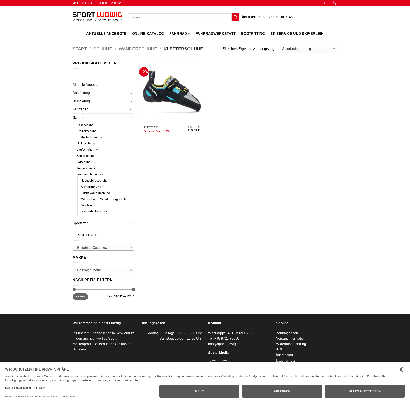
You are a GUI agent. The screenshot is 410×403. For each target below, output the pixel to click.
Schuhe (102, 48)
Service (269, 17)
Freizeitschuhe (87, 131)
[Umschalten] (131, 92)
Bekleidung (81, 101)
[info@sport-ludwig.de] (326, 3)
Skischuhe (84, 162)
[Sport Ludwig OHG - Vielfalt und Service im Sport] (97, 17)
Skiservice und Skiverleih (297, 33)
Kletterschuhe (91, 186)
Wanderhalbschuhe (94, 211)
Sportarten (80, 223)
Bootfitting (253, 33)
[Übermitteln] (235, 17)
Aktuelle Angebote (106, 33)
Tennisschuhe (86, 168)
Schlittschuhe (86, 155)
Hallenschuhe (86, 143)
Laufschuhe (84, 149)
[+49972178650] (335, 3)
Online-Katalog (148, 33)
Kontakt (288, 17)
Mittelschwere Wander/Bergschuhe (104, 199)
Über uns (249, 17)
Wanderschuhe (138, 48)
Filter (80, 296)
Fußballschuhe (87, 137)
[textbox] (102, 248)
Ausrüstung (81, 93)
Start (80, 48)
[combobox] (103, 248)
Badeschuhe (85, 124)
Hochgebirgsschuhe (94, 180)
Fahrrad (178, 33)
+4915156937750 (239, 333)
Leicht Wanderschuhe (95, 193)
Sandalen (87, 205)
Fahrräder (80, 109)
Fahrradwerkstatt (216, 33)
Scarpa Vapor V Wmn (158, 131)
